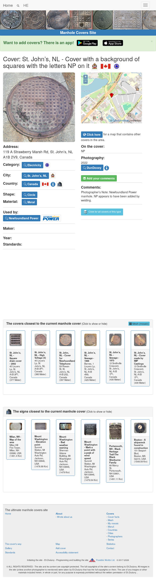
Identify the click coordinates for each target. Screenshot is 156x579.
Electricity (34, 165)
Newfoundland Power (23, 218)
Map (58, 543)
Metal (31, 202)
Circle (31, 195)
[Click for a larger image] (39, 107)
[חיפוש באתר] (18, 5)
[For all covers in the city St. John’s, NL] (94, 65)
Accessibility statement (67, 552)
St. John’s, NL (37, 176)
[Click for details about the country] (53, 183)
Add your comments (100, 178)
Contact (110, 548)
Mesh (110, 520)
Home (8, 5)
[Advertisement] (78, 280)
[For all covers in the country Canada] (106, 65)
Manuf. (111, 526)
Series (111, 539)
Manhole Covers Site (78, 32)
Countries (112, 529)
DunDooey (93, 168)
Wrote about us (64, 516)
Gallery (8, 548)
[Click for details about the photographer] (106, 167)
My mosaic (113, 523)
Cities (110, 533)
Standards (10, 552)
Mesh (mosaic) (140, 323)
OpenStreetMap (121, 120)
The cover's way (13, 543)
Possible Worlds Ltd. (105, 560)
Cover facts (113, 516)
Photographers (115, 536)
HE (25, 5)
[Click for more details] (16, 340)
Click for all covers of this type (104, 211)
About (59, 513)
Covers (110, 513)
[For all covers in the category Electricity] (116, 65)
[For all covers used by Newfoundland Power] (51, 217)
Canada (32, 184)
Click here (93, 134)
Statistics (110, 543)
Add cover (61, 548)
